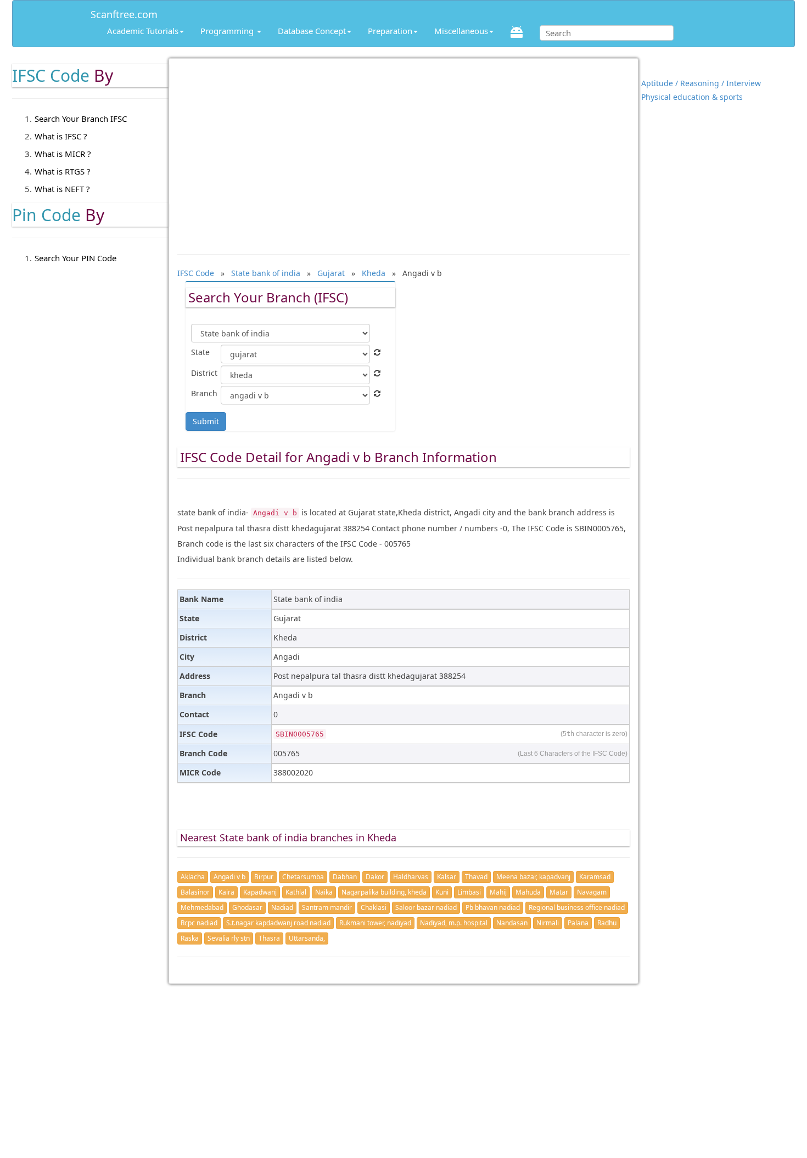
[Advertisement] (403, 151)
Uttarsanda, (307, 938)
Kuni (442, 892)
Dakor (375, 876)
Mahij (498, 892)
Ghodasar (247, 907)
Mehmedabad (202, 907)
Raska (190, 938)
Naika (324, 892)
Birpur (263, 876)
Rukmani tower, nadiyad (375, 922)
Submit (206, 421)
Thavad (476, 876)
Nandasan (512, 922)
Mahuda (528, 892)
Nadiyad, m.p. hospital (453, 922)
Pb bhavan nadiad (493, 907)
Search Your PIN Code (75, 257)
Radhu (607, 922)
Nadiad (282, 907)
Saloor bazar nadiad (426, 907)
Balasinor (195, 892)
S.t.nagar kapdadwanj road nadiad (278, 922)
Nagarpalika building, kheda (384, 892)
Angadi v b (229, 876)
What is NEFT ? (62, 188)
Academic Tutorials (142, 30)
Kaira (226, 892)
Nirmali (547, 922)
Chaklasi (373, 907)
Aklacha (193, 876)
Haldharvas (410, 876)
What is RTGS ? (63, 171)
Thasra (269, 938)
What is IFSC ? (61, 136)
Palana (578, 922)
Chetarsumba (303, 876)
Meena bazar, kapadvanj (533, 876)
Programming (228, 30)
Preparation (390, 30)
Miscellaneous (461, 30)
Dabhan (345, 876)
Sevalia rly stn (229, 938)
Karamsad (594, 876)
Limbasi (469, 892)
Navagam (592, 892)
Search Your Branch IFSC (81, 118)
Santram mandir (327, 907)
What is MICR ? (63, 153)
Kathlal (295, 892)
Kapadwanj (260, 892)
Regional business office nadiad (577, 907)
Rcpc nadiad (199, 922)
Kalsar (446, 876)
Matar (559, 892)
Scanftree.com (124, 12)
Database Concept (312, 30)
